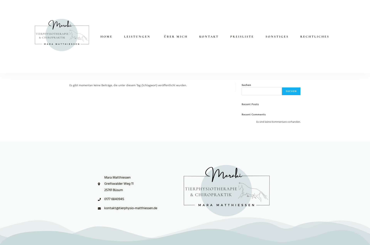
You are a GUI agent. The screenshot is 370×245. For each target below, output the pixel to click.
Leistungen (137, 37)
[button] (138, 37)
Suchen (246, 85)
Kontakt (209, 37)
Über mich (176, 37)
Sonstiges (277, 37)
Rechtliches (314, 37)
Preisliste (242, 37)
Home (106, 37)
